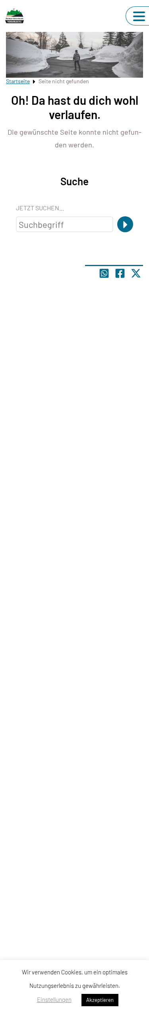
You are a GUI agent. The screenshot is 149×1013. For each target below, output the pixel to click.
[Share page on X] (136, 273)
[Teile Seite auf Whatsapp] (104, 273)
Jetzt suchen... (40, 208)
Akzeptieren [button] (100, 1000)
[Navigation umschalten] (139, 16)
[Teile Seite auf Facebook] (120, 273)
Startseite (18, 81)
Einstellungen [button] (54, 999)
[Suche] (125, 224)
